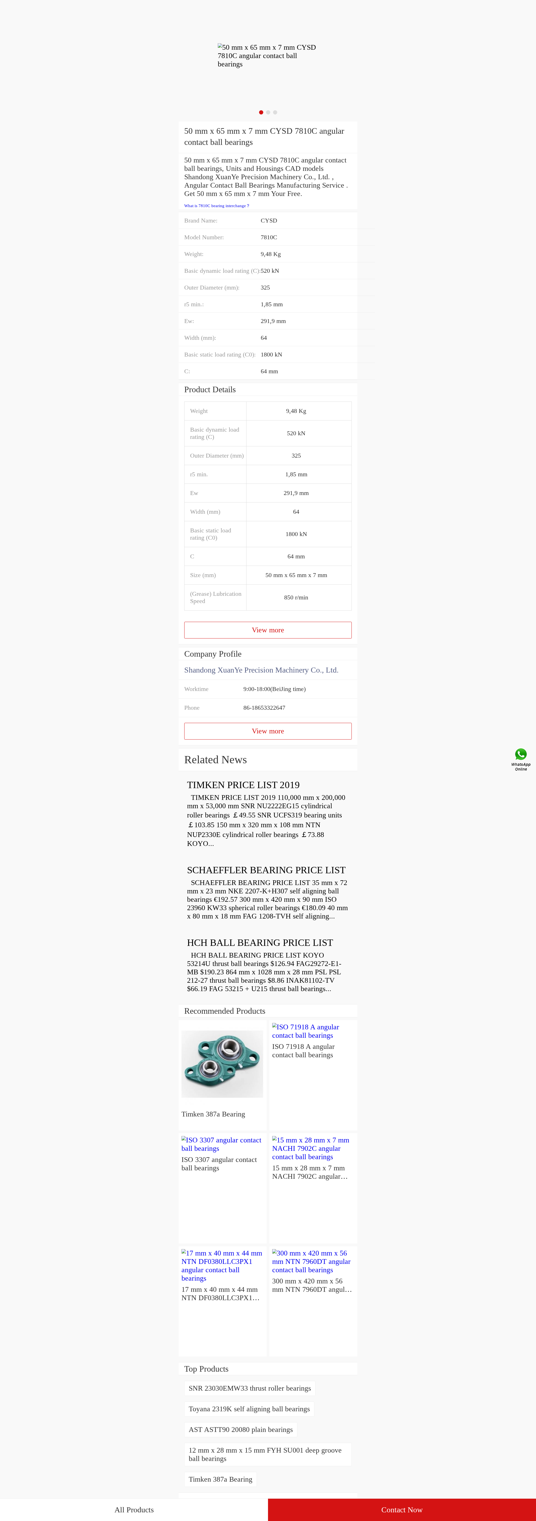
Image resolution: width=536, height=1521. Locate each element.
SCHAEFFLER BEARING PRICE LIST (266, 870)
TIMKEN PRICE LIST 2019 (243, 784)
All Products (134, 1509)
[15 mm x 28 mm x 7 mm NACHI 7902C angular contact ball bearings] (313, 1157)
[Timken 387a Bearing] (223, 1106)
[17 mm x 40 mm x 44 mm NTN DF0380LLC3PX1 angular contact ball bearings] (223, 1278)
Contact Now (402, 1509)
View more (268, 630)
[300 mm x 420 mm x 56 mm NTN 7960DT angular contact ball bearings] (313, 1270)
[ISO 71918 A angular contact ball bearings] (313, 1035)
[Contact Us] (521, 760)
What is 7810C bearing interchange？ (217, 206)
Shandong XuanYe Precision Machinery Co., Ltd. (261, 670)
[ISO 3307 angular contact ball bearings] (223, 1148)
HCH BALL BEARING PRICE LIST (260, 942)
